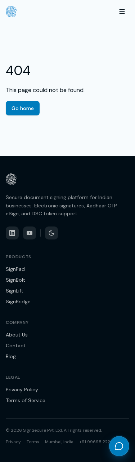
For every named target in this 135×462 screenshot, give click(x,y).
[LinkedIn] (12, 232)
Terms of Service (25, 400)
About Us (17, 334)
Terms (33, 442)
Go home (23, 108)
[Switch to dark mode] (51, 232)
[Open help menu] (119, 446)
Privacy (13, 442)
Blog (11, 356)
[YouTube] (29, 232)
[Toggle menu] (122, 11)
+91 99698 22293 (97, 442)
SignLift (14, 290)
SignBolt (15, 280)
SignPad (15, 269)
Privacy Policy (22, 389)
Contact (16, 345)
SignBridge (18, 301)
